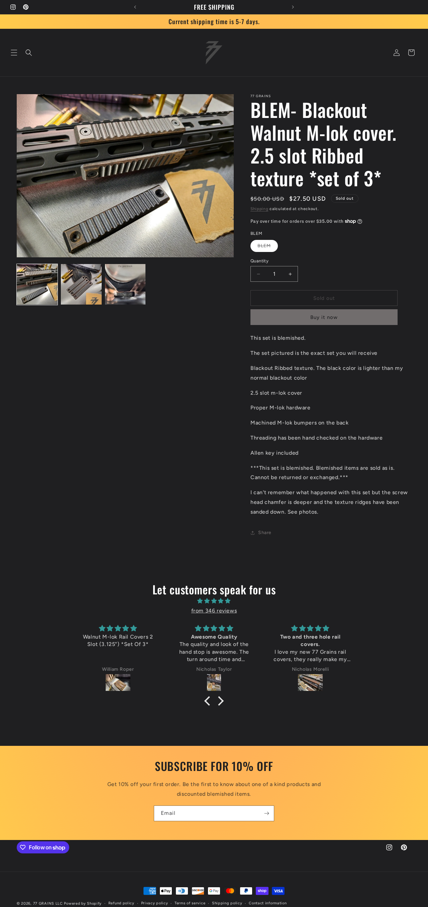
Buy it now (324, 317)
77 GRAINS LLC (48, 903)
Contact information (268, 903)
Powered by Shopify (83, 903)
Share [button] (265, 532)
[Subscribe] (266, 813)
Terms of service (190, 903)
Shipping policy (227, 903)
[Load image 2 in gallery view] (81, 284)
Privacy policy (154, 903)
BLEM (267, 247)
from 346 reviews (214, 610)
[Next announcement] (293, 7)
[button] (14, 52)
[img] (214, 601)
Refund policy (121, 903)
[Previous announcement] (135, 7)
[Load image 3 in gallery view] (125, 284)
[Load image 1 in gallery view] (37, 284)
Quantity (259, 260)
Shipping (259, 208)
